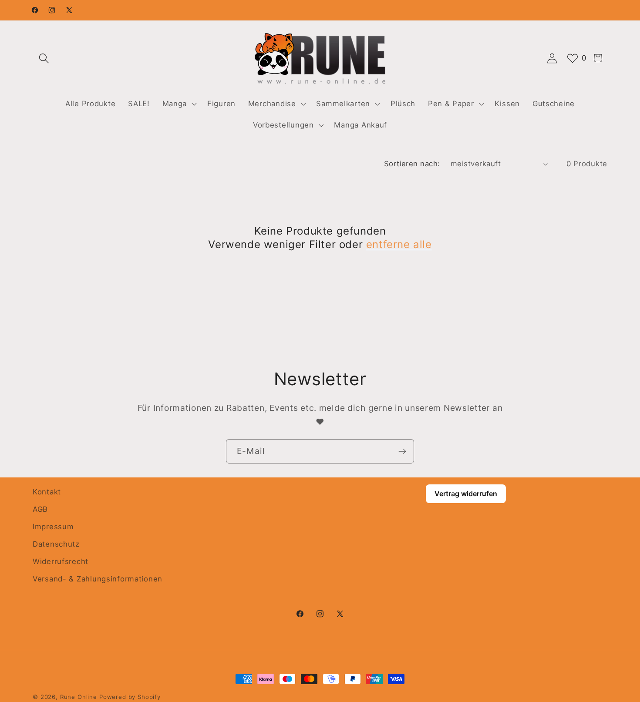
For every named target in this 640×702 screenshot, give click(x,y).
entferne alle (399, 244)
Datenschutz (56, 544)
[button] (44, 58)
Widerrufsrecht (60, 561)
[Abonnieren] (402, 451)
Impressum (53, 526)
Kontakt (47, 491)
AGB (40, 509)
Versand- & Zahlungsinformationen (97, 578)
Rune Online (78, 696)
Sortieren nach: (412, 163)
